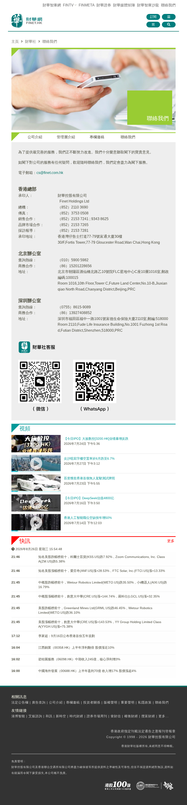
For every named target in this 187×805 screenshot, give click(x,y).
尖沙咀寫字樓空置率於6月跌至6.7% (89, 458)
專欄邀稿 (97, 137)
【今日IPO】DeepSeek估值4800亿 (89, 498)
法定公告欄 (20, 702)
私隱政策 (145, 702)
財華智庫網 (52, 5)
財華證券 (103, 5)
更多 (170, 541)
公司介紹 (35, 137)
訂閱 (153, 17)
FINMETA (86, 5)
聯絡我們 (168, 5)
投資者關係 (91, 702)
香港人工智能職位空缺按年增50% (88, 518)
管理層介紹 (66, 137)
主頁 (15, 41)
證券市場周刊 (97, 716)
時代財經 (76, 716)
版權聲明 (110, 702)
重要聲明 (128, 702)
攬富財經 (148, 716)
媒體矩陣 (124, 5)
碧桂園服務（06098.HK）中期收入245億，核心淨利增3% (79, 659)
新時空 (61, 716)
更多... (163, 716)
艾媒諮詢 (35, 716)
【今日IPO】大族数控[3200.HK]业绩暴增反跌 (96, 438)
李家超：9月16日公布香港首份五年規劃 (66, 636)
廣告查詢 (39, 702)
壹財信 (116, 716)
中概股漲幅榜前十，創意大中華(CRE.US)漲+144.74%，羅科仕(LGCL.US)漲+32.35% (99, 596)
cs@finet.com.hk (49, 173)
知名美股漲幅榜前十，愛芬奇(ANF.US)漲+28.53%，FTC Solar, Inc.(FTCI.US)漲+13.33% (101, 571)
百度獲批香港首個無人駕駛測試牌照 (89, 478)
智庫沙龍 (148, 5)
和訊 (49, 716)
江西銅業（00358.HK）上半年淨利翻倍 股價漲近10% (76, 647)
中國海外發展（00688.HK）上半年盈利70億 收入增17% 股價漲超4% (87, 671)
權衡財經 (131, 716)
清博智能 (18, 716)
